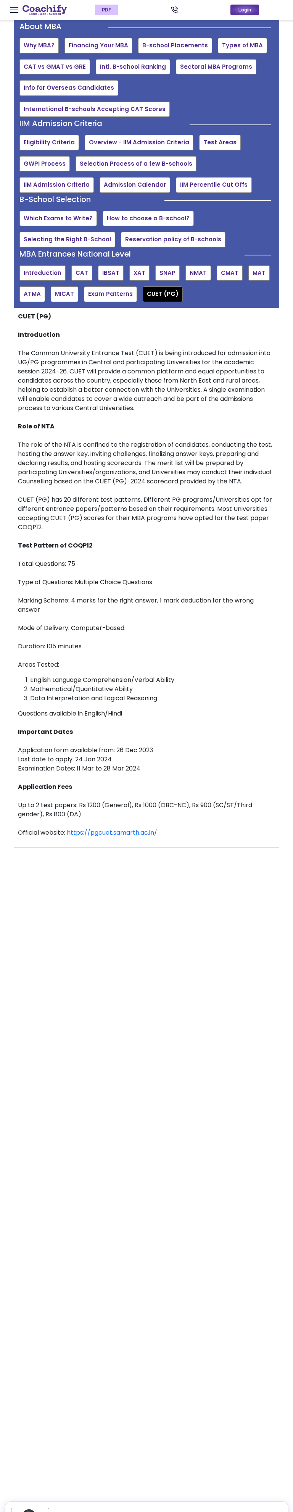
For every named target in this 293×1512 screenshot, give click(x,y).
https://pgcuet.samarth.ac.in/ (112, 832)
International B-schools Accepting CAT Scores (95, 109)
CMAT (229, 273)
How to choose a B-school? (148, 218)
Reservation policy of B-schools (173, 239)
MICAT (64, 294)
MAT (259, 273)
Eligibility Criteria (49, 142)
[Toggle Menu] (14, 10)
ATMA (32, 294)
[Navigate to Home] (44, 10)
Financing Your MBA (98, 45)
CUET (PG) (163, 294)
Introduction (42, 273)
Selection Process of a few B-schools (136, 164)
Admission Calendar (135, 185)
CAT (82, 273)
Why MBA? (39, 45)
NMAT (198, 273)
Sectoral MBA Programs (216, 67)
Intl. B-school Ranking (133, 67)
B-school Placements (175, 45)
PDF (106, 10)
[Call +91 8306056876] (174, 10)
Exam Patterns (110, 294)
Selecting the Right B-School (67, 239)
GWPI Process (45, 164)
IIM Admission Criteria (57, 185)
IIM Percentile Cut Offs (214, 185)
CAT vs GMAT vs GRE (55, 67)
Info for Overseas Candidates (69, 88)
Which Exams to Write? (58, 218)
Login (244, 10)
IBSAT (110, 273)
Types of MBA (242, 45)
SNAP (167, 273)
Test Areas (220, 142)
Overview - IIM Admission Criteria (139, 142)
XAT (139, 273)
